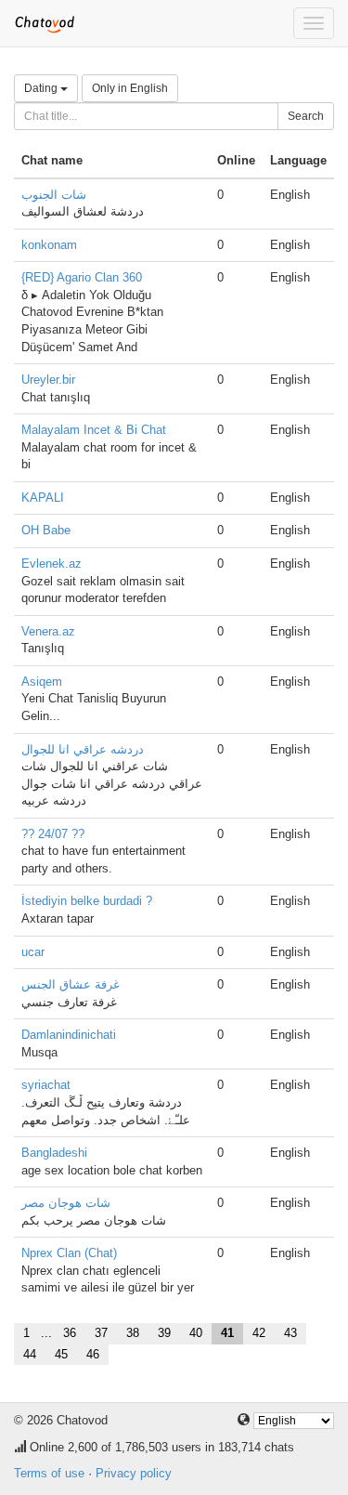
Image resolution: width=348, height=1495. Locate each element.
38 (132, 1333)
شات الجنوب (53, 195)
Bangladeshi (54, 1153)
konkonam (49, 245)
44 (29, 1354)
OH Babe (46, 530)
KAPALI (42, 498)
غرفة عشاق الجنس (70, 984)
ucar (33, 952)
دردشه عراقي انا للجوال (82, 749)
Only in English (130, 88)
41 (227, 1333)
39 (164, 1333)
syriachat (46, 1085)
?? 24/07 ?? (52, 834)
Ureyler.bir (48, 380)
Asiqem (41, 681)
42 (258, 1333)
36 (69, 1333)
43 (290, 1333)
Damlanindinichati (68, 1035)
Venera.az (48, 631)
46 (92, 1354)
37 (101, 1333)
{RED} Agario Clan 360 (81, 277)
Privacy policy (134, 1473)
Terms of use (49, 1473)
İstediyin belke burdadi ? (86, 901)
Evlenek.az (51, 563)
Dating (42, 88)
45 (61, 1354)
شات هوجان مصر (65, 1203)
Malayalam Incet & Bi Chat (93, 430)
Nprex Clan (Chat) (69, 1253)
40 (195, 1333)
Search (306, 116)
